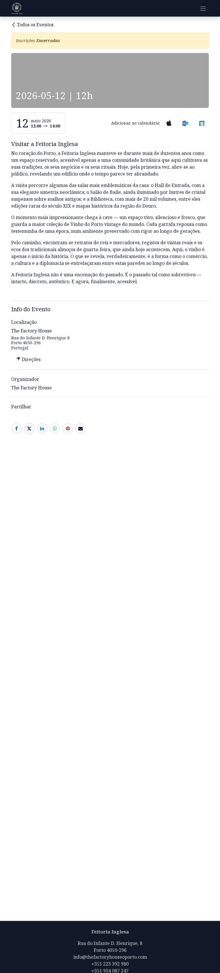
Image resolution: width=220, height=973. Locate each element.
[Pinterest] (67, 428)
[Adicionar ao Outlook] (185, 123)
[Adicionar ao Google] (202, 123)
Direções (31, 359)
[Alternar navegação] (203, 8)
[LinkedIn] (42, 428)
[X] (29, 428)
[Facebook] (16, 428)
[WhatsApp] (55, 428)
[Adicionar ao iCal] (169, 123)
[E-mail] (80, 428)
